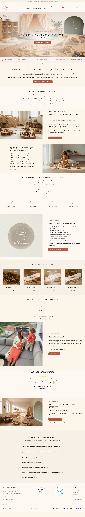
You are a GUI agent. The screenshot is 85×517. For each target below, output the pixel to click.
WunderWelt (17, 6)
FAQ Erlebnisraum (37, 8)
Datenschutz (75, 494)
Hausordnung (75, 490)
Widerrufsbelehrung (77, 499)
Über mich (27, 8)
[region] (42, 37)
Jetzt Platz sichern (27, 6)
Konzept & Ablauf (52, 6)
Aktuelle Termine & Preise (40, 6)
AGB (73, 497)
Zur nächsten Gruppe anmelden (42, 81)
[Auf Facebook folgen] (3, 504)
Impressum (75, 492)
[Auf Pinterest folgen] (10, 504)
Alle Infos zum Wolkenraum (42, 42)
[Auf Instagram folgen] (6, 504)
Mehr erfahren (54, 353)
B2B (45, 8)
